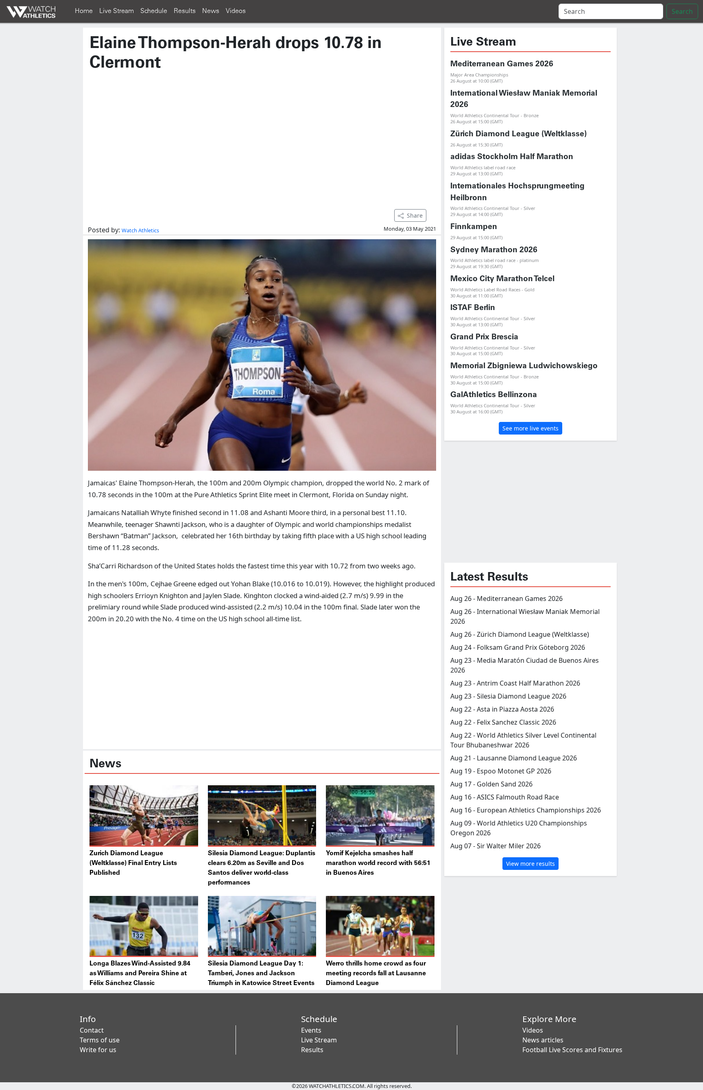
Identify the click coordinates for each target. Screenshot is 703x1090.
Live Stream (116, 11)
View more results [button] (530, 863)
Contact (92, 1030)
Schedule (153, 11)
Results (185, 11)
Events (311, 1030)
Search (682, 11)
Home (84, 11)
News (210, 11)
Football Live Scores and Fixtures (572, 1049)
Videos (236, 11)
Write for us (98, 1049)
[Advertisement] (262, 136)
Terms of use (100, 1039)
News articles (542, 1039)
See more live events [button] (530, 428)
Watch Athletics (140, 230)
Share (415, 215)
